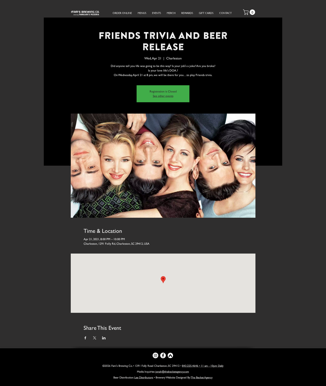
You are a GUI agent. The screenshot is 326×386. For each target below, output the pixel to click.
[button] (249, 12)
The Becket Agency (202, 377)
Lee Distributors (143, 377)
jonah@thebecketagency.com (172, 371)
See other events (163, 96)
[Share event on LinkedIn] (104, 337)
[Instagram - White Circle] (155, 355)
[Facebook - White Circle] (163, 355)
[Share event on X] (94, 337)
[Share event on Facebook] (85, 337)
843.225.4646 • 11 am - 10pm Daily (203, 365)
